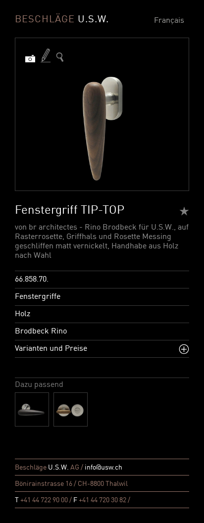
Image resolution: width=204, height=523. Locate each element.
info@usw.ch (103, 467)
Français (169, 21)
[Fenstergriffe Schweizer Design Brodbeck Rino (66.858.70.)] (60, 57)
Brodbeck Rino (41, 331)
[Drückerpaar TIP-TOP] (32, 409)
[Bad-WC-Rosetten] (70, 409)
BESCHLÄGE (62, 20)
